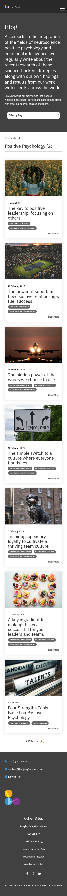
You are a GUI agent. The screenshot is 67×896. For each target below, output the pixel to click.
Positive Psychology (19, 223)
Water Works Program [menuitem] (33, 857)
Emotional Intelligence (20, 385)
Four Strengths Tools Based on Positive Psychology (28, 712)
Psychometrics (40, 723)
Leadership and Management (22, 228)
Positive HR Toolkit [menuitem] (33, 864)
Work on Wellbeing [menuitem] (33, 841)
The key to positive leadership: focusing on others (30, 213)
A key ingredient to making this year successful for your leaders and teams (26, 627)
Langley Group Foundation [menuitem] (33, 826)
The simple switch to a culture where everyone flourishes (31, 458)
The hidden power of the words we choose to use (32, 377)
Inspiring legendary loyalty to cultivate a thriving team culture (28, 541)
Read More (53, 233)
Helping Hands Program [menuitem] (33, 849)
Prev (30, 740)
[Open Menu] (61, 9)
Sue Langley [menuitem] (33, 834)
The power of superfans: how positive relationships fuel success (33, 296)
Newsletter (14, 776)
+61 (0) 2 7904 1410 (19, 761)
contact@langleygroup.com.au (25, 769)
